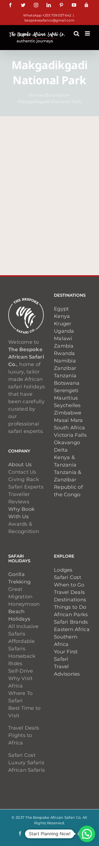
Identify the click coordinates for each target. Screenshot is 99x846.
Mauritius (66, 398)
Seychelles (67, 405)
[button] (87, 834)
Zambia (64, 346)
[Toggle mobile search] (76, 33)
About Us (20, 465)
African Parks (71, 615)
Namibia (65, 361)
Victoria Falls (70, 435)
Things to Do (70, 607)
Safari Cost (67, 577)
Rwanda (64, 353)
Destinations (70, 600)
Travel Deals (69, 592)
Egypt (61, 309)
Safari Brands (71, 622)
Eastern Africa (72, 629)
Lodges (63, 570)
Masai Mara (68, 420)
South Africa (69, 428)
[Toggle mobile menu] (88, 33)
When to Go (69, 585)
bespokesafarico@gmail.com (49, 20)
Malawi (63, 338)
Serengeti (66, 390)
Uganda (64, 331)
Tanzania (65, 376)
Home (36, 95)
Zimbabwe (67, 413)
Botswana (56, 95)
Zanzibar (65, 368)
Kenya (62, 316)
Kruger (63, 324)
